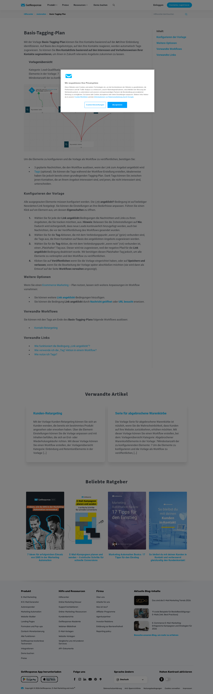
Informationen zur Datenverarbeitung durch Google (114, 97)
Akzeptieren (117, 105)
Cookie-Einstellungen (95, 105)
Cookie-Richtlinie (81, 97)
